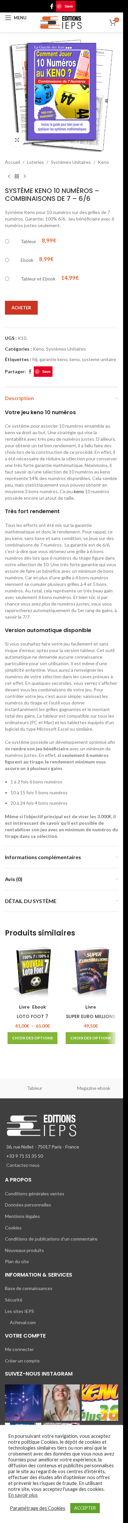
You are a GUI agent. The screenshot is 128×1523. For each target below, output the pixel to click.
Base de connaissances (29, 1288)
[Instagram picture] (23, 1402)
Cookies (13, 1227)
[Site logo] (61, 22)
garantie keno (53, 359)
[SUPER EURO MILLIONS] (90, 972)
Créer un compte (22, 1360)
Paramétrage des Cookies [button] (37, 1508)
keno (75, 359)
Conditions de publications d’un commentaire (51, 1239)
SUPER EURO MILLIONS (90, 1016)
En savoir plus (23, 1495)
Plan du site (17, 1261)
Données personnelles (28, 1204)
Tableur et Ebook (38, 278)
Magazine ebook (93, 1088)
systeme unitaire (99, 359)
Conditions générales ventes (34, 1193)
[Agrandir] (17, 139)
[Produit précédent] (9, 176)
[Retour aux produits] (17, 176)
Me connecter (19, 1349)
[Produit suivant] (25, 176)
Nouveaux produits (24, 1250)
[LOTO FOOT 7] (32, 972)
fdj (34, 359)
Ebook (27, 260)
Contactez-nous (23, 1165)
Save (69, 6)
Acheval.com (23, 1322)
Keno (103, 162)
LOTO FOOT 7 (32, 1016)
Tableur (28, 241)
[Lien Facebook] (52, 6)
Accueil (12, 162)
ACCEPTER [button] (85, 1508)
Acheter (21, 307)
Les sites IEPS (19, 1311)
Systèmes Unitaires (71, 162)
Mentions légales (22, 1216)
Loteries (35, 162)
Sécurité (13, 1299)
